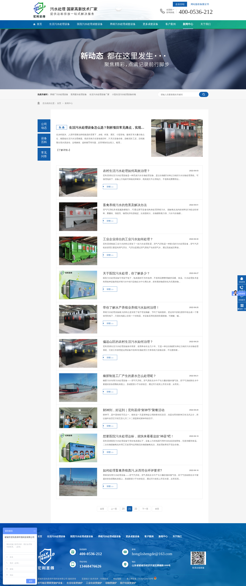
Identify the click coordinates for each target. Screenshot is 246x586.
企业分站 (179, 4)
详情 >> (110, 186)
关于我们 (177, 536)
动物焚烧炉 (111, 583)
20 (123, 509)
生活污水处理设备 (56, 536)
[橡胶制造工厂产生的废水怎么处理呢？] (78, 387)
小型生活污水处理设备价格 (124, 94)
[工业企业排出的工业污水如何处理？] (78, 251)
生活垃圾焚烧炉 (75, 583)
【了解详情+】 (63, 150)
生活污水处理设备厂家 (99, 94)
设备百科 (44, 140)
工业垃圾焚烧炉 (94, 583)
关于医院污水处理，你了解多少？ (150, 273)
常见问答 (44, 154)
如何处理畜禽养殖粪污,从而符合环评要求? (150, 470)
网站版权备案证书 (200, 4)
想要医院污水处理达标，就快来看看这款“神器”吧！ (150, 436)
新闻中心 (69, 103)
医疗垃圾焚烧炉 (128, 583)
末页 (157, 509)
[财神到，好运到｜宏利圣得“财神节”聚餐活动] (78, 417)
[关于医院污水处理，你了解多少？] (78, 285)
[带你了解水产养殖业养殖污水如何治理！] (78, 319)
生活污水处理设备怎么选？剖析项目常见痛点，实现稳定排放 (106, 127)
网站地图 (117, 579)
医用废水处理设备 (79, 94)
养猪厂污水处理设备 (59, 94)
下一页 (145, 509)
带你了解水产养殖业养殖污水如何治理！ (150, 307)
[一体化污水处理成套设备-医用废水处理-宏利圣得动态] (39, 17)
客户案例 (149, 536)
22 (136, 509)
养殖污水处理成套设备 (109, 536)
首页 (59, 103)
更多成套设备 (133, 536)
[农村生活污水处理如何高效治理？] (78, 182)
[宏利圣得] (46, 569)
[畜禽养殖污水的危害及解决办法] (78, 216)
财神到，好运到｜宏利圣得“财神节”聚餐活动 (150, 410)
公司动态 (44, 126)
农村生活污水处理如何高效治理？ (150, 170)
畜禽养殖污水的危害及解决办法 (150, 205)
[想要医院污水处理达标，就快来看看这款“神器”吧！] (78, 448)
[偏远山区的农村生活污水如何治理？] (78, 353)
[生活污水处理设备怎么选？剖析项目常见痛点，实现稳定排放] (177, 138)
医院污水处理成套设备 (81, 536)
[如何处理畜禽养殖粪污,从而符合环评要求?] (78, 482)
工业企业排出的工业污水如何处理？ (150, 239)
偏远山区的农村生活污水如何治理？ (150, 341)
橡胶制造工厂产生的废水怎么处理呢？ (150, 376)
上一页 (114, 509)
